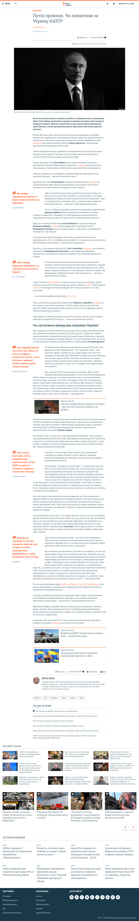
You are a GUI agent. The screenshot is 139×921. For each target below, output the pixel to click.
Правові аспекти (42, 904)
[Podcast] (113, 897)
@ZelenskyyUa (54, 282)
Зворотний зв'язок (43, 913)
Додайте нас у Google (126, 4)
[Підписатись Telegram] (102, 897)
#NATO (89, 285)
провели (55, 226)
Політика (37, 11)
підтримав (81, 165)
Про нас (39, 896)
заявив (93, 182)
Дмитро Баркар (39, 27)
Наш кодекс (40, 900)
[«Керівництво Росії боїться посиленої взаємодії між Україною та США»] (46, 656)
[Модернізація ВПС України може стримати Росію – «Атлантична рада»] (46, 636)
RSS (4, 909)
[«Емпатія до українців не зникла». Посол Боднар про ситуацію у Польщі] (10, 755)
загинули (56, 623)
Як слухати (7, 896)
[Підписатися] (118, 897)
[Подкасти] (107, 3)
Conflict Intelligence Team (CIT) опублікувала (80, 584)
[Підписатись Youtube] (87, 897)
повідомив (38, 143)
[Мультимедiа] (114, 3)
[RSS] (108, 897)
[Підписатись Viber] (97, 897)
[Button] (82, 37)
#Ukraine (37, 288)
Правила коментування (12, 913)
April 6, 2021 (71, 296)
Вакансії (39, 909)
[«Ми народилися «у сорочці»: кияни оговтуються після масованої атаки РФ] (120, 801)
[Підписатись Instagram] (92, 897)
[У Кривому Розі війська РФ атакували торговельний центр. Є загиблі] (52, 801)
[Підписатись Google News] (77, 897)
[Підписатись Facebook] (72, 897)
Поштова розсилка (10, 904)
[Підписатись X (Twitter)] (82, 897)
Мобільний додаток (10, 900)
